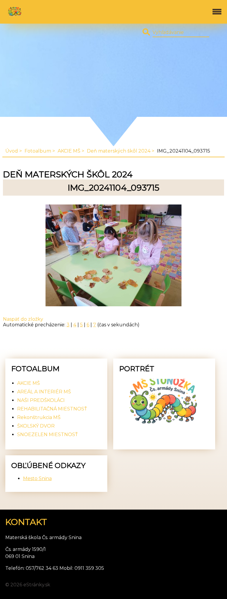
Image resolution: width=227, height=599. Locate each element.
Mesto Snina (37, 478)
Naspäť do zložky (23, 319)
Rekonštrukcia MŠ (39, 417)
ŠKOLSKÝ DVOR (36, 426)
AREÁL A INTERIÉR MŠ (44, 392)
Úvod (11, 151)
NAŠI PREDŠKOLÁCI (41, 400)
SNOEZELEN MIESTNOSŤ (47, 434)
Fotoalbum (38, 151)
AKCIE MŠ (69, 151)
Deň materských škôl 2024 (118, 151)
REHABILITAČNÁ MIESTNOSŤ (52, 409)
